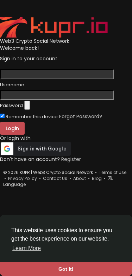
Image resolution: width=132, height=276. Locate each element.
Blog (97, 178)
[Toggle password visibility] (27, 105)
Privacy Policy (22, 178)
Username (12, 85)
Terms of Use (112, 172)
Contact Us (55, 178)
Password (11, 105)
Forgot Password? (80, 116)
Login (12, 128)
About (79, 178)
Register (71, 159)
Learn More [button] (26, 248)
